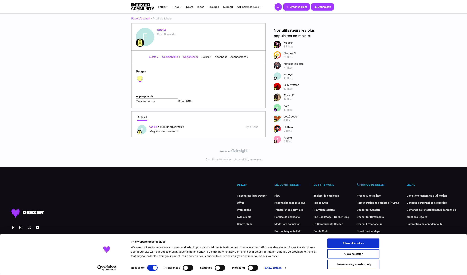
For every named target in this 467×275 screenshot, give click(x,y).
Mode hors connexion (287, 224)
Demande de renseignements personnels (431, 210)
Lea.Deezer (291, 116)
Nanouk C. (290, 53)
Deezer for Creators (369, 210)
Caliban (288, 127)
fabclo (161, 30)
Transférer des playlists (288, 210)
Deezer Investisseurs (370, 224)
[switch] (188, 268)
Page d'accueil (140, 18)
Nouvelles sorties (324, 210)
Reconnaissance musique (290, 202)
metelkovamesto (294, 63)
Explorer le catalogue (326, 195)
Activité (142, 117)
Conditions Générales (218, 159)
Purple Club (320, 231)
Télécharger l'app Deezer (252, 195)
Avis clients (244, 217)
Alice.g (288, 137)
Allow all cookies (353, 243)
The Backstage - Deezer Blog (331, 217)
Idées (200, 6)
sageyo (288, 74)
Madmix (288, 42)
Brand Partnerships (368, 231)
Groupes (214, 6)
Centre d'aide (244, 224)
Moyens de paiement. (164, 131)
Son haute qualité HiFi (287, 231)
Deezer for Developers (370, 217)
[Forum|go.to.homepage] (142, 7)
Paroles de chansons (287, 217)
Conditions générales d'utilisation (427, 195)
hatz (286, 105)
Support (228, 6)
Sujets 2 (154, 56)
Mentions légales (417, 217)
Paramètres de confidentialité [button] (425, 224)
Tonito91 (289, 95)
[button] (296, 7)
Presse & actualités (369, 195)
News (189, 6)
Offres (240, 202)
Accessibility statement (248, 159)
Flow (277, 195)
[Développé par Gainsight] (233, 152)
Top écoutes (320, 202)
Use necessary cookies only (353, 264)
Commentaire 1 (171, 56)
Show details (273, 267)
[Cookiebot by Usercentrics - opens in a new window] (107, 268)
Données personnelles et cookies (427, 202)
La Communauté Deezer (328, 224)
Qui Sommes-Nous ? (249, 6)
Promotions (244, 210)
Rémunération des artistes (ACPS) (378, 202)
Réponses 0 (191, 56)
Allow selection (353, 253)
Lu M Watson (291, 84)
